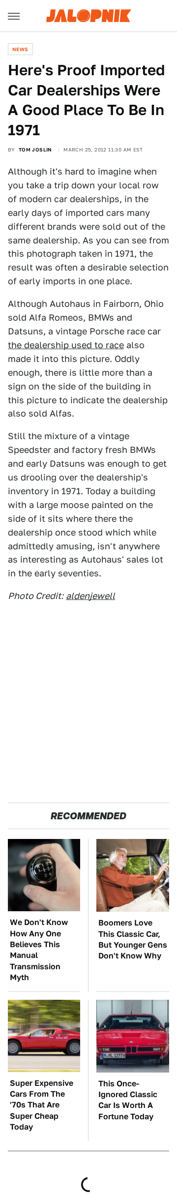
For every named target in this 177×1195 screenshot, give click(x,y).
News (20, 49)
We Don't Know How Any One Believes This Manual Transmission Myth (39, 950)
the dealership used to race (66, 345)
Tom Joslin (35, 149)
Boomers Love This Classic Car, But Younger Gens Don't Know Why (132, 939)
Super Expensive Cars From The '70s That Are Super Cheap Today (41, 1105)
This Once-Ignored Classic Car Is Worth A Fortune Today (127, 1100)
